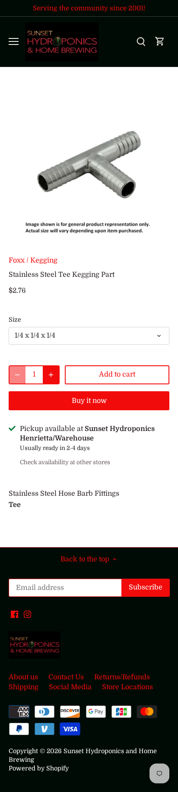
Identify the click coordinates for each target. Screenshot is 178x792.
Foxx (17, 260)
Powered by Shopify (39, 768)
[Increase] (51, 375)
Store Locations (127, 687)
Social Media (70, 687)
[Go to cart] (160, 42)
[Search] (140, 42)
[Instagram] (27, 614)
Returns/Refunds (122, 677)
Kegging (43, 260)
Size (15, 319)
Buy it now (89, 401)
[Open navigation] (14, 41)
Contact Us (66, 677)
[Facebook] (14, 614)
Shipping (23, 687)
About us (23, 677)
